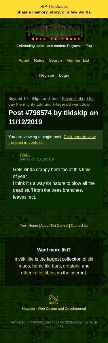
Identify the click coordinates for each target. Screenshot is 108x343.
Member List (78, 60)
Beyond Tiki (73, 98)
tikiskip (25, 155)
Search (55, 60)
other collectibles (38, 272)
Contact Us (79, 226)
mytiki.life (24, 259)
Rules (39, 60)
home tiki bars (46, 265)
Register (46, 75)
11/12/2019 (45, 159)
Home (33, 226)
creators (71, 265)
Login (64, 75)
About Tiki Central (54, 226)
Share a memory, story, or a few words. (54, 12)
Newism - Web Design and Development (54, 309)
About (24, 60)
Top (23, 226)
